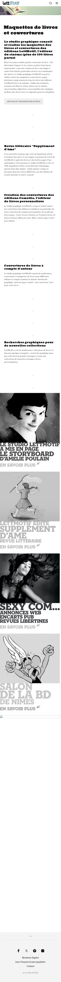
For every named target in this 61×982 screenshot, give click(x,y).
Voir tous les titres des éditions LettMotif (23, 101)
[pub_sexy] (30, 591)
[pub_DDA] (30, 510)
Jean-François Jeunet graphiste (30, 961)
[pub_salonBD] (30, 672)
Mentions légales (30, 957)
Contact (30, 966)
